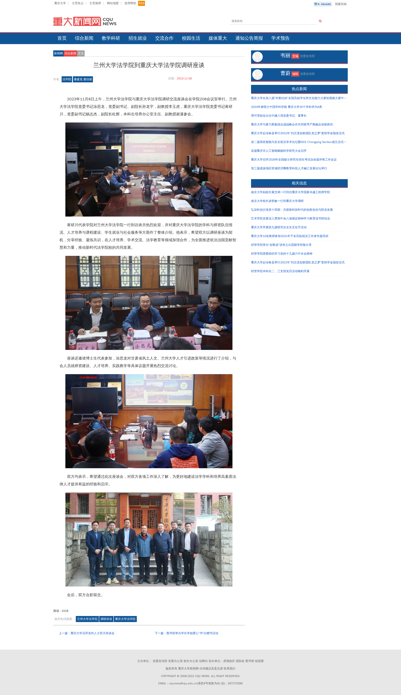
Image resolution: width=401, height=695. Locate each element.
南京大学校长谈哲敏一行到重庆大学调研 (277, 201)
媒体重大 (218, 38)
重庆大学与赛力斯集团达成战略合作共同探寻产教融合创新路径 (292, 124)
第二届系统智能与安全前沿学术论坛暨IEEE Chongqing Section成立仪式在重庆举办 (304, 142)
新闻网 (58, 53)
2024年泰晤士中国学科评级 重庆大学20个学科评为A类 (286, 107)
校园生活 (191, 38)
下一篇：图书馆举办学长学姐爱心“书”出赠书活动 (186, 633)
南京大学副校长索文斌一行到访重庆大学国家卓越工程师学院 (290, 192)
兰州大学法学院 (87, 619)
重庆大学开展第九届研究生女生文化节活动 (279, 227)
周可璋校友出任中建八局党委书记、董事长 (279, 115)
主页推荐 (95, 3)
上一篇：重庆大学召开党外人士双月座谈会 (86, 633)
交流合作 (164, 38)
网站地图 (113, 3)
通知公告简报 (249, 38)
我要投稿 (341, 4)
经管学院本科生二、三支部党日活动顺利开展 (280, 271)
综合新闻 (84, 38)
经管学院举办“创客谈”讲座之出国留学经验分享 (281, 245)
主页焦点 (78, 3)
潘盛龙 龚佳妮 (83, 79)
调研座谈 (106, 619)
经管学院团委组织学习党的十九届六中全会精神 (281, 253)
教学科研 (111, 38)
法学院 (66, 79)
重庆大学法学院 (125, 619)
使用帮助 (130, 3)
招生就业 (137, 38)
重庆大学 (60, 3)
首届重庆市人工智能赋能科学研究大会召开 (279, 151)
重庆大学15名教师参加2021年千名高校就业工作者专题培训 (289, 236)
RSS (141, 3)
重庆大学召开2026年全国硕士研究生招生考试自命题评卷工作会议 (294, 159)
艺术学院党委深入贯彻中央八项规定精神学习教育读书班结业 (290, 218)
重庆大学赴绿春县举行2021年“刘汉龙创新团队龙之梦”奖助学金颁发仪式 (298, 133)
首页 (62, 38)
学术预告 (280, 38)
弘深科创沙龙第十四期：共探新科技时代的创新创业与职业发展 (292, 210)
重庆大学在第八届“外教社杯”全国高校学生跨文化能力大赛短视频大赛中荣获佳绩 (303, 98)
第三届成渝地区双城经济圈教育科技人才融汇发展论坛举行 (289, 168)
